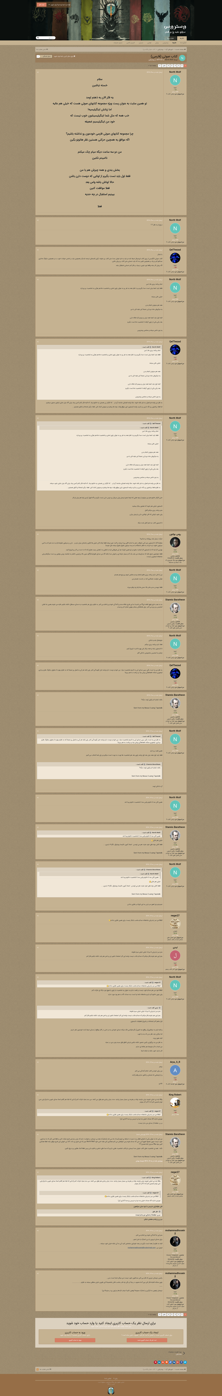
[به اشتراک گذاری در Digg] (174, 1362)
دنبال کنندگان (47, 56)
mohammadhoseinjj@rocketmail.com (142, 1247)
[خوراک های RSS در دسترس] (37, 1369)
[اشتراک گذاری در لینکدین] (159, 1362)
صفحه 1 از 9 (152, 66)
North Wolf (169, 59)
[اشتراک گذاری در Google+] (177, 1362)
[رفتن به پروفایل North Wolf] (182, 58)
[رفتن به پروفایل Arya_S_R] (175, 1070)
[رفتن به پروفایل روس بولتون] (175, 542)
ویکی (157, 43)
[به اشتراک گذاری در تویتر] (185, 1362)
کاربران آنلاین (130, 43)
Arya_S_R (175, 1062)
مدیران (141, 43)
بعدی (164, 66)
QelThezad (175, 250)
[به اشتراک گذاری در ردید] (166, 1362)
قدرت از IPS (111, 1384)
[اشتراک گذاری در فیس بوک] (181, 1362)
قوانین (149, 43)
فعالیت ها (170, 38)
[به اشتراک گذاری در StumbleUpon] (163, 1362)
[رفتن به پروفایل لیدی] (175, 955)
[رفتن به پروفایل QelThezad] (175, 258)
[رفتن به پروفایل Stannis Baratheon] (175, 608)
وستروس (165, 43)
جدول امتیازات (117, 43)
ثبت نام (41, 4)
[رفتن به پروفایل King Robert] (175, 1103)
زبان (115, 1378)
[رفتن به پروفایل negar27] (175, 924)
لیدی (175, 947)
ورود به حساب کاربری (75, 1340)
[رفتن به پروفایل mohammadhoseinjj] (175, 1241)
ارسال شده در (154, 72)
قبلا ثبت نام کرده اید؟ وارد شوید (60, 5)
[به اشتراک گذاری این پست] (37, 72)
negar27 (175, 916)
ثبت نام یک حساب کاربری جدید (146, 1340)
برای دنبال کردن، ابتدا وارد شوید (63, 56)
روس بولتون (175, 534)
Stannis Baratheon (175, 600)
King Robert (175, 1095)
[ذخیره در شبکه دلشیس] (170, 1362)
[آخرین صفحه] (159, 65)
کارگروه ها (183, 43)
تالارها (182, 38)
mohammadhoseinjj (175, 1232)
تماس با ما (108, 1378)
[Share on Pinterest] (155, 1362)
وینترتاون (151, 59)
